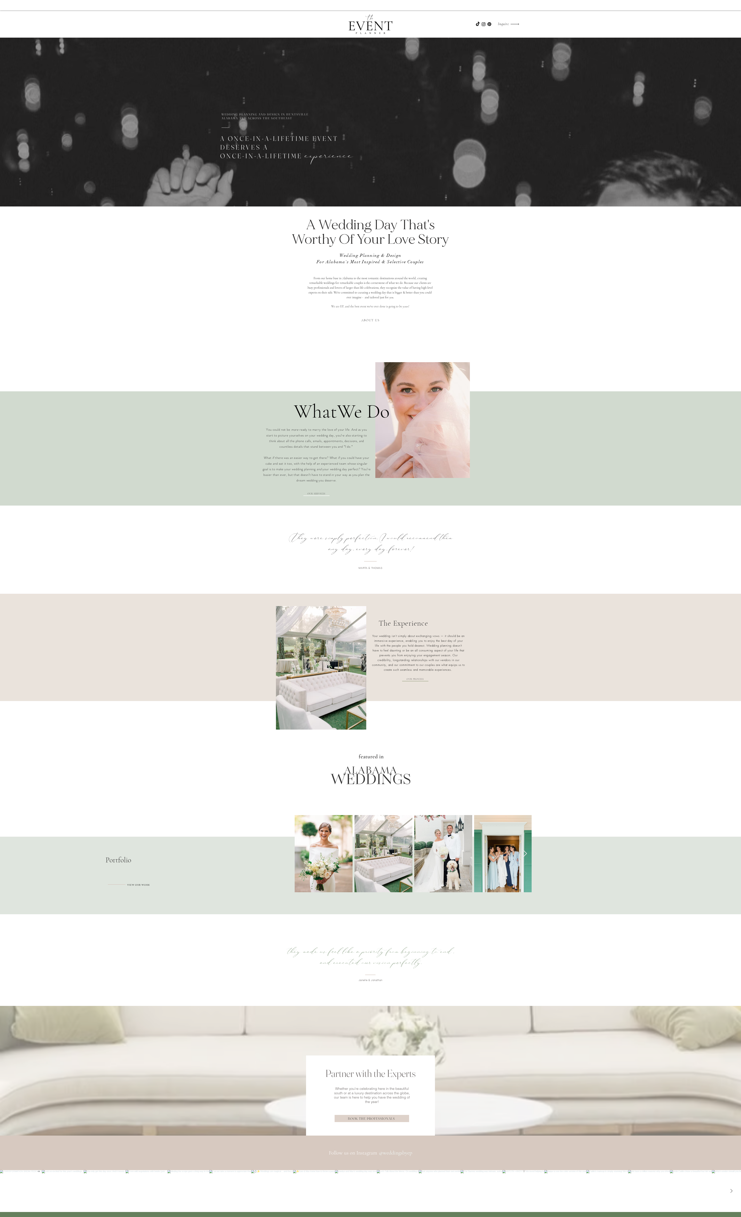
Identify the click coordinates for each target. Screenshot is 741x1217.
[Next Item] (525, 854)
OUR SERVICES (316, 493)
